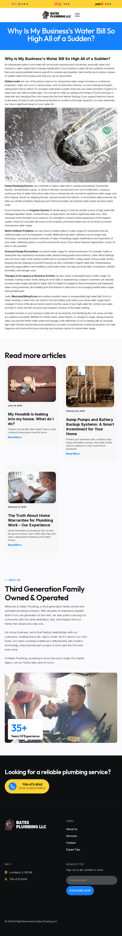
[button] (77, 15)
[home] (56, 15)
